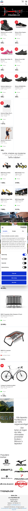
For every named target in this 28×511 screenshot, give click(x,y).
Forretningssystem (5, 508)
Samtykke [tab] (5, 231)
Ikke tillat (14, 282)
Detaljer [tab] (14, 231)
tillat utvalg (14, 278)
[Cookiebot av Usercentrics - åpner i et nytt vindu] (20, 227)
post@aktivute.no (16, 505)
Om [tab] (23, 231)
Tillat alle (14, 273)
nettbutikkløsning (14, 508)
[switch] (24, 259)
